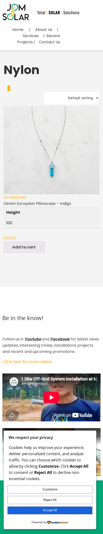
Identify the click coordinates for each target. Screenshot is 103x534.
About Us (43, 29)
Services (31, 36)
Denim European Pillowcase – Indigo (37, 203)
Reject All (50, 500)
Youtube (32, 339)
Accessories (15, 197)
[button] (24, 247)
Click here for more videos (27, 361)
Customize (50, 489)
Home (17, 29)
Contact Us (49, 42)
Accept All (50, 510)
